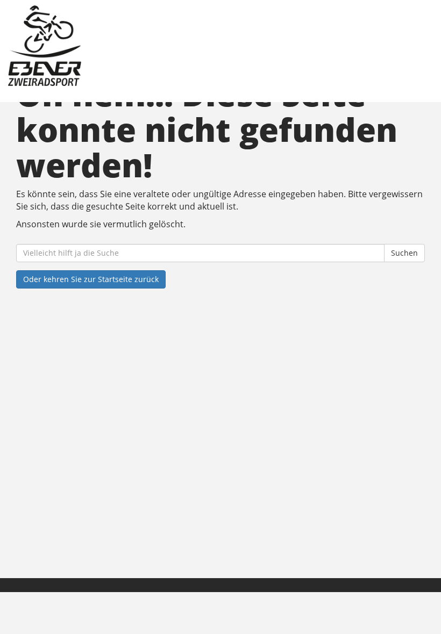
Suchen (404, 253)
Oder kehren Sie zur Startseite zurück (91, 279)
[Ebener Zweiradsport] (114, 45)
